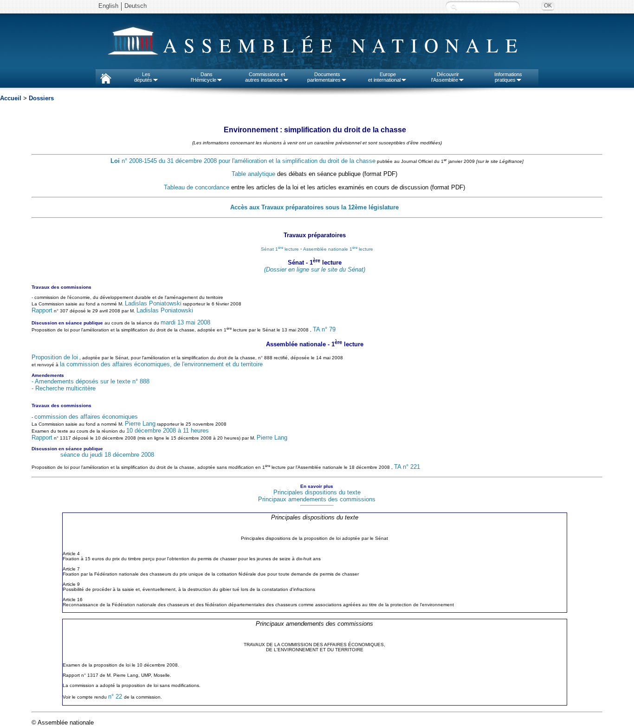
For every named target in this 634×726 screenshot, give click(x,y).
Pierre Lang (140, 423)
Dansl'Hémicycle (203, 77)
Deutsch (135, 5)
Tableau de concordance (196, 187)
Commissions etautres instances (265, 77)
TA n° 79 (324, 329)
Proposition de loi (55, 357)
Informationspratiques (508, 77)
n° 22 (116, 696)
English (108, 5)
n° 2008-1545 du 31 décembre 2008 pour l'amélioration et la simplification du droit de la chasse (242, 160)
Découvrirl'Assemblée (445, 77)
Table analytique (253, 173)
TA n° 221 (407, 467)
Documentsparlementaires (324, 77)
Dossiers (41, 98)
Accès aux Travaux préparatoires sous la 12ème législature (314, 207)
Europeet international (384, 77)
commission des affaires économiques (86, 416)
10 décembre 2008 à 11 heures (167, 430)
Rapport (42, 310)
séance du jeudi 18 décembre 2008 (107, 454)
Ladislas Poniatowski (153, 303)
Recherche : (454, 7)
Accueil (10, 98)
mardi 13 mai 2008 (185, 322)
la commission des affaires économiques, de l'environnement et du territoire (161, 364)
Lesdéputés (143, 77)
